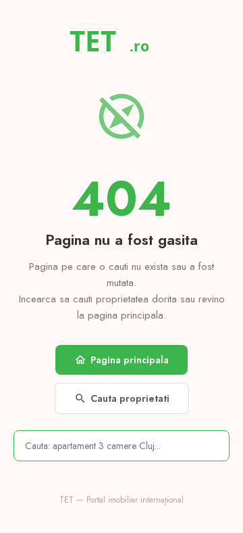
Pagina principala (121, 360)
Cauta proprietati (121, 398)
